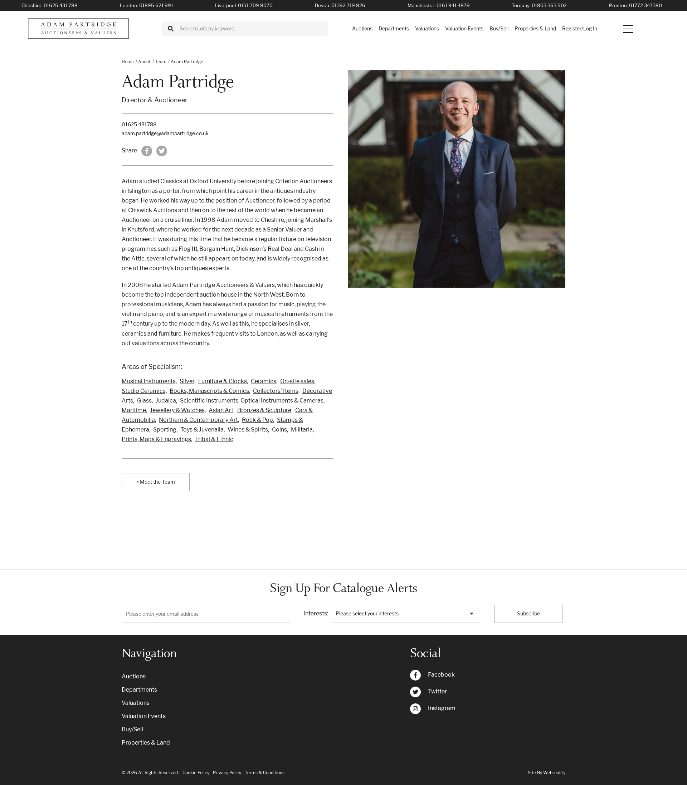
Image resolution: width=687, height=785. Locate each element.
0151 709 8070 (255, 5)
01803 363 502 (549, 5)
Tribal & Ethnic (214, 439)
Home (128, 61)
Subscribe (528, 613)
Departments (394, 28)
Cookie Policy (195, 772)
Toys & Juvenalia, (202, 429)
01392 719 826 (348, 5)
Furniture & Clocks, (223, 381)
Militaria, (302, 429)
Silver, (187, 381)
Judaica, (166, 400)
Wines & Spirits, (248, 429)
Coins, (280, 429)
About (144, 61)
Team (160, 61)
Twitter (437, 691)
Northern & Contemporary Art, (199, 419)
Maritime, (134, 410)
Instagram (441, 708)
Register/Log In (579, 28)
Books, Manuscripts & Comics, (210, 390)
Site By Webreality (546, 772)
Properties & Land (535, 28)
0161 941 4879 (453, 5)
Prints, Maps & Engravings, (157, 439)
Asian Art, (221, 410)
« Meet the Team (156, 482)
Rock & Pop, (258, 419)
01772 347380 (645, 5)
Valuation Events (464, 28)
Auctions (362, 28)
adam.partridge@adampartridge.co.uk (165, 133)
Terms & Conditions (264, 772)
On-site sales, (297, 381)
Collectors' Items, (276, 390)
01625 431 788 (61, 5)
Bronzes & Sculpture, (264, 410)
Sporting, (165, 429)
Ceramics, (264, 381)
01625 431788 (139, 124)
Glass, (145, 400)
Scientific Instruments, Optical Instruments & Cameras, (252, 400)
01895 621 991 (156, 5)
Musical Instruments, (149, 381)
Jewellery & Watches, (178, 410)
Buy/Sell (498, 28)
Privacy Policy (227, 772)
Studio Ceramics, (144, 390)
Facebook (441, 674)
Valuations (427, 28)
